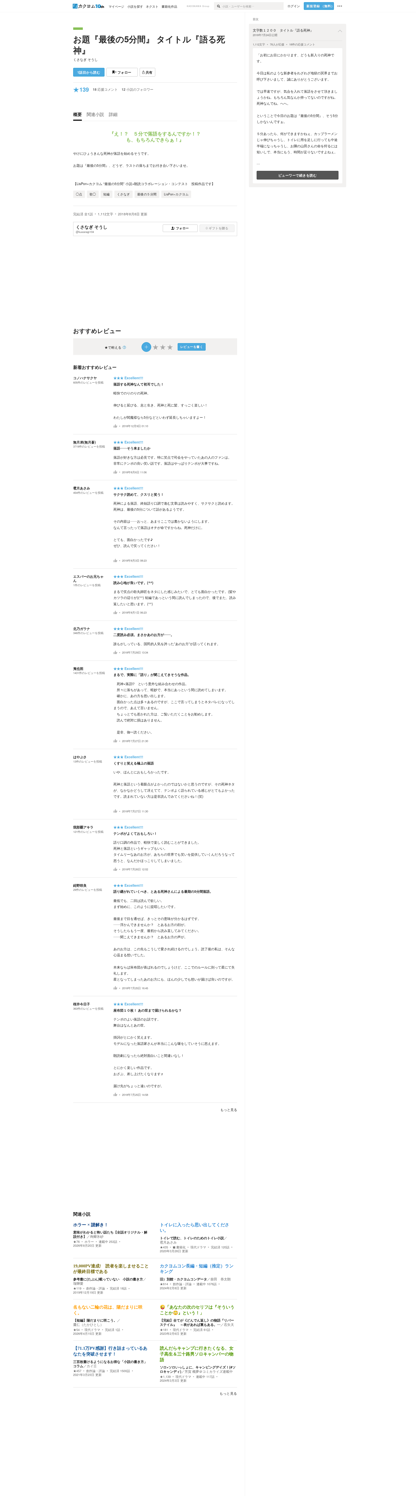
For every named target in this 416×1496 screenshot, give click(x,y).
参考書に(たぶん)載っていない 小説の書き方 (108, 1279)
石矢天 (229, 1324)
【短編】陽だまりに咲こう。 (95, 1320)
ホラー (89, 1241)
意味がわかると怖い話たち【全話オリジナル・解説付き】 (110, 1234)
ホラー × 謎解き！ (90, 1224)
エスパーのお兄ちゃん (88, 578)
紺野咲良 (80, 885)
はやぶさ (80, 756)
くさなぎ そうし (85, 59)
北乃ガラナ (81, 628)
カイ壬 (92, 1365)
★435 (164, 1247)
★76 (76, 1242)
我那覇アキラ (83, 827)
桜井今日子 (81, 1004)
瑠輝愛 (78, 1283)
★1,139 (165, 1377)
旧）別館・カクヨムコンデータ (183, 1279)
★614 (164, 1284)
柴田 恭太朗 (220, 1279)
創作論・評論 (95, 1288)
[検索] (218, 6)
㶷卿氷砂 (97, 1236)
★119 (77, 1288)
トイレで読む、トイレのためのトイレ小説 (192, 1237)
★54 (76, 1330)
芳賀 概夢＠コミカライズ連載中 (209, 1371)
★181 (164, 1330)
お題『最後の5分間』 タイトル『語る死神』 (149, 44)
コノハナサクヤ (85, 377)
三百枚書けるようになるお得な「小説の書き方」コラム (110, 1363)
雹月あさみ (81, 488)
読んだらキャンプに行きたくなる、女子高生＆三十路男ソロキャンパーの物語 (197, 1354)
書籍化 (181, 1247)
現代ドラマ (198, 1247)
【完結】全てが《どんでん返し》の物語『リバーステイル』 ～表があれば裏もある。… (197, 1322)
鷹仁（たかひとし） (88, 1324)
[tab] (78, 115)
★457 (77, 1371)
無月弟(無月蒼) (84, 442)
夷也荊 (78, 668)
